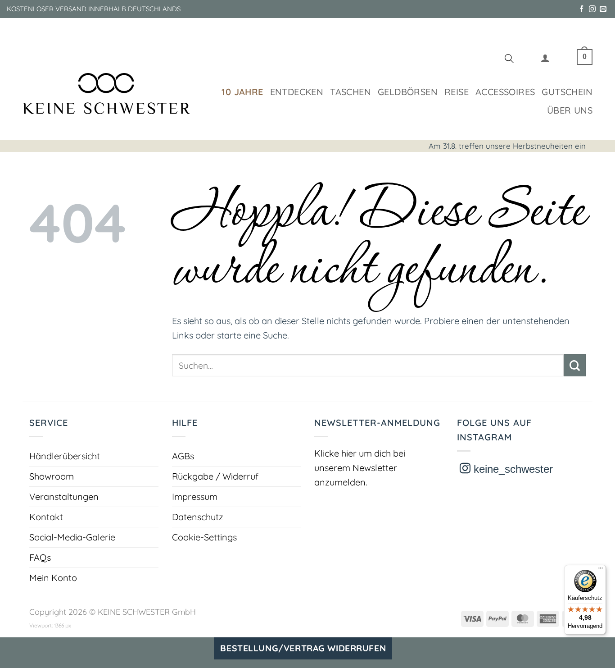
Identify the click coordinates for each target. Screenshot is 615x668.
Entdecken (297, 91)
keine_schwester (511, 469)
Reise (456, 91)
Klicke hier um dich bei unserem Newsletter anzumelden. (359, 468)
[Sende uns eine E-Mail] (603, 9)
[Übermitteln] (575, 365)
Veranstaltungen (64, 496)
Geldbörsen (408, 91)
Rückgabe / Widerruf (215, 476)
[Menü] (600, 570)
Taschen (350, 91)
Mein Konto (53, 577)
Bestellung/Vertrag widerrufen (303, 648)
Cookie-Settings (204, 537)
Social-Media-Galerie (72, 537)
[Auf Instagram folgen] (592, 9)
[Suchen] (509, 60)
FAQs (40, 557)
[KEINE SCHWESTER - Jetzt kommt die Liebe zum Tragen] (106, 93)
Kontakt (46, 516)
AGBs (183, 456)
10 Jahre (242, 91)
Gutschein (567, 91)
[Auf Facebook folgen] (581, 9)
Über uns (569, 110)
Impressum (194, 496)
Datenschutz (197, 516)
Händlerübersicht (64, 456)
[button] (545, 59)
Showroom (51, 476)
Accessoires (505, 91)
